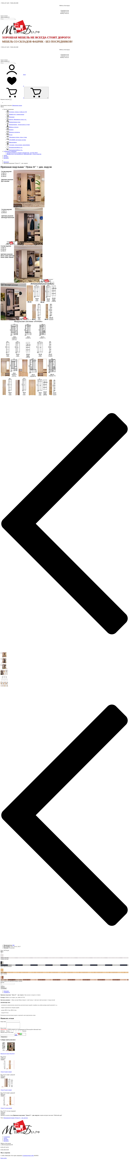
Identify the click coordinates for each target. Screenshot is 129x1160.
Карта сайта (4, 1158)
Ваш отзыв (3, 1028)
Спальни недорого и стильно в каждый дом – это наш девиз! (22, 152)
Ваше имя (3, 1021)
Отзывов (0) (7, 992)
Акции (5, 155)
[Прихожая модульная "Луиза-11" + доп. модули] (29, 207)
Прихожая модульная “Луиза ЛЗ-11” (8, 1053)
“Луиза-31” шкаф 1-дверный (6, 1071)
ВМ (13, 945)
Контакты (6, 158)
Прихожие (6, 162)
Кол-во (2, 982)
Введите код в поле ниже (7, 1032)
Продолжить (4, 1036)
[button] (64, 524)
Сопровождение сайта (28, 1155)
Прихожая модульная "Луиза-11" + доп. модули (16, 1117)
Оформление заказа (17, 105)
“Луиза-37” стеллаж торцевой (6, 1108)
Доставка (6, 156)
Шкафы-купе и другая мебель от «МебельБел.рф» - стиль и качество (24, 154)
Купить (2, 986)
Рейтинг (3, 1031)
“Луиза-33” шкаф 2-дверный (6, 1089)
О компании (7, 151)
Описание (6, 991)
